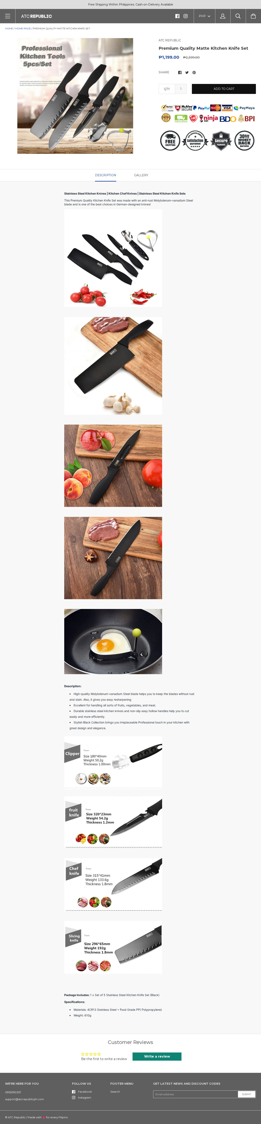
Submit (246, 1094)
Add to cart (224, 89)
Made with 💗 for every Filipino (48, 1117)
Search (115, 1091)
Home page (23, 28)
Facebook (85, 1091)
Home (9, 28)
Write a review (157, 1056)
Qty (167, 89)
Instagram (84, 1097)
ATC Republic (17, 1117)
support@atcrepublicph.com (24, 1099)
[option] (75, 96)
